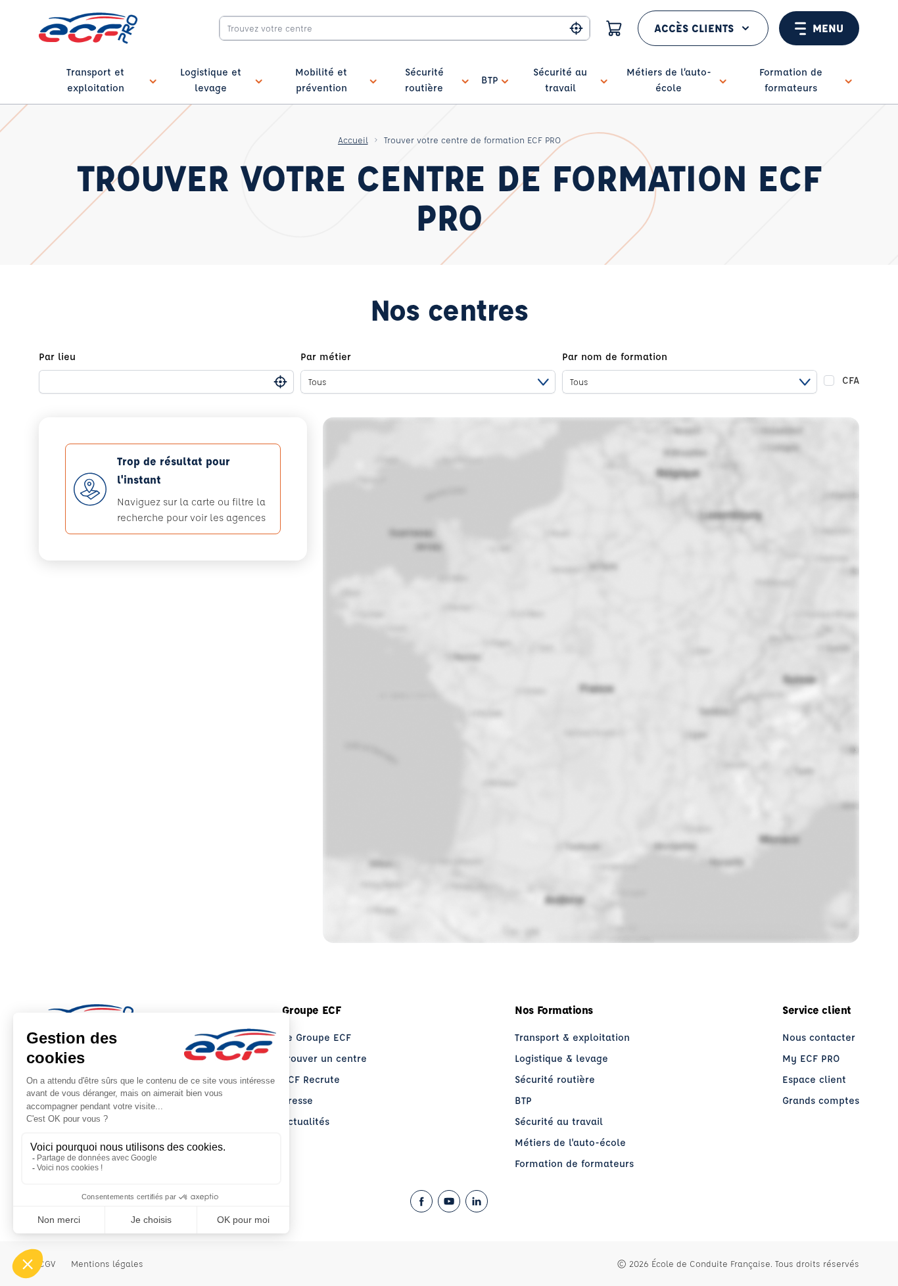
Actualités (305, 1121)
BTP (523, 1100)
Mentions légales (107, 1263)
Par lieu (57, 356)
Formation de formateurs (574, 1163)
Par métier (325, 356)
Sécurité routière (555, 1079)
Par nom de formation (614, 356)
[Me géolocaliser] (576, 28)
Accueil (353, 139)
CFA (850, 380)
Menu (828, 28)
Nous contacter (818, 1037)
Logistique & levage (561, 1058)
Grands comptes (820, 1100)
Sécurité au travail (559, 1121)
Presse (297, 1100)
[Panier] (614, 28)
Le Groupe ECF (316, 1037)
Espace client (814, 1079)
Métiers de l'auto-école (570, 1142)
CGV (47, 1263)
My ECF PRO (811, 1058)
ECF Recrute (311, 1079)
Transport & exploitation (572, 1037)
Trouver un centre (324, 1058)
